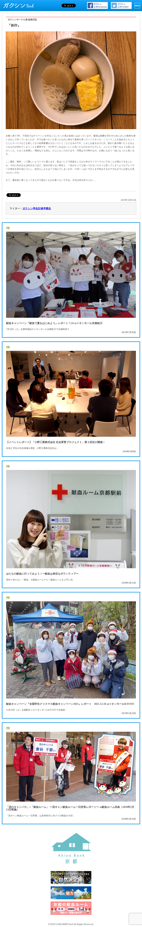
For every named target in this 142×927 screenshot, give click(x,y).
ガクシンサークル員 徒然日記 (22, 19)
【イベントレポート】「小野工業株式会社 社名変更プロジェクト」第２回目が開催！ (55, 442)
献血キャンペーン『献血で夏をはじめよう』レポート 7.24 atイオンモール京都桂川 (54, 323)
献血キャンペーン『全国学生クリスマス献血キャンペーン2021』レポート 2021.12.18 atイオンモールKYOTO (70, 704)
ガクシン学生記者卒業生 (37, 208)
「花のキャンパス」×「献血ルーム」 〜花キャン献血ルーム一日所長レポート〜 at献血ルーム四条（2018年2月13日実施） (70, 808)
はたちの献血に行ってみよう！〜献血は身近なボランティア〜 (42, 573)
